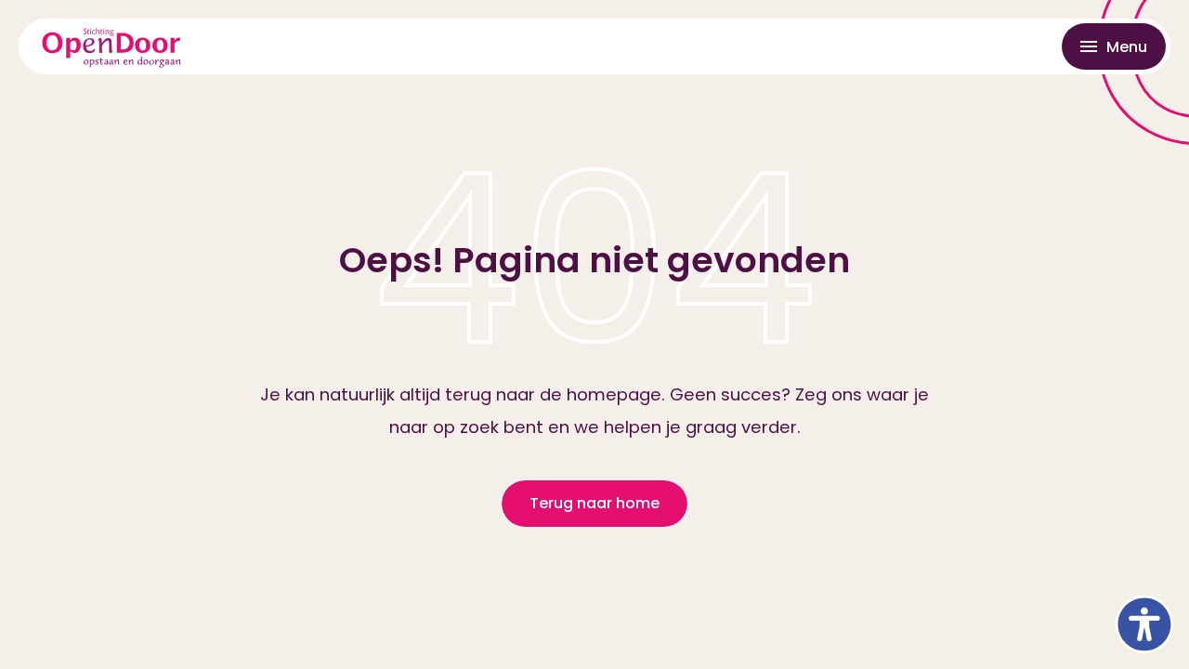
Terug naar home (594, 503)
